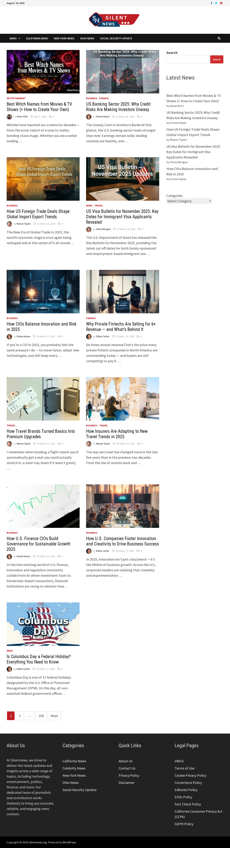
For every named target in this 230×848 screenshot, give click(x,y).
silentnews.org (38, 842)
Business (91, 98)
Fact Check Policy (188, 804)
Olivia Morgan (103, 229)
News (13, 38)
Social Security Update (116, 38)
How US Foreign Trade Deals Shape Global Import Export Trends (38, 214)
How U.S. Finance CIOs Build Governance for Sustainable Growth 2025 (38, 544)
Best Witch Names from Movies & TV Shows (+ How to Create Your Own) (39, 107)
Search (172, 52)
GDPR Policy (184, 824)
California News (37, 38)
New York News (64, 38)
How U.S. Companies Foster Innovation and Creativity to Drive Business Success (122, 541)
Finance (104, 98)
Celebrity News (74, 768)
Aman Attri (22, 116)
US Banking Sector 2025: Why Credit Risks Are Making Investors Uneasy (118, 107)
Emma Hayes (103, 116)
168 (41, 715)
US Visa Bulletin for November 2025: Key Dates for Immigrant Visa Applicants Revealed (122, 217)
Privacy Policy (129, 775)
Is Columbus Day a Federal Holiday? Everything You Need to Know (39, 659)
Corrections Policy (188, 782)
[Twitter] (216, 2)
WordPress (69, 842)
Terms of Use (184, 768)
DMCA (179, 761)
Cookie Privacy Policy (190, 775)
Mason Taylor (24, 223)
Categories (174, 195)
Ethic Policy (183, 797)
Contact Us (127, 768)
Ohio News (87, 38)
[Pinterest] (221, 2)
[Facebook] (212, 2)
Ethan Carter (102, 336)
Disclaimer (126, 782)
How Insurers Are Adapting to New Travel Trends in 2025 (117, 434)
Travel (98, 205)
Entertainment (16, 98)
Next (54, 715)
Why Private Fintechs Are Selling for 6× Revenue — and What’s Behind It (121, 326)
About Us (125, 761)
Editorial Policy (186, 789)
